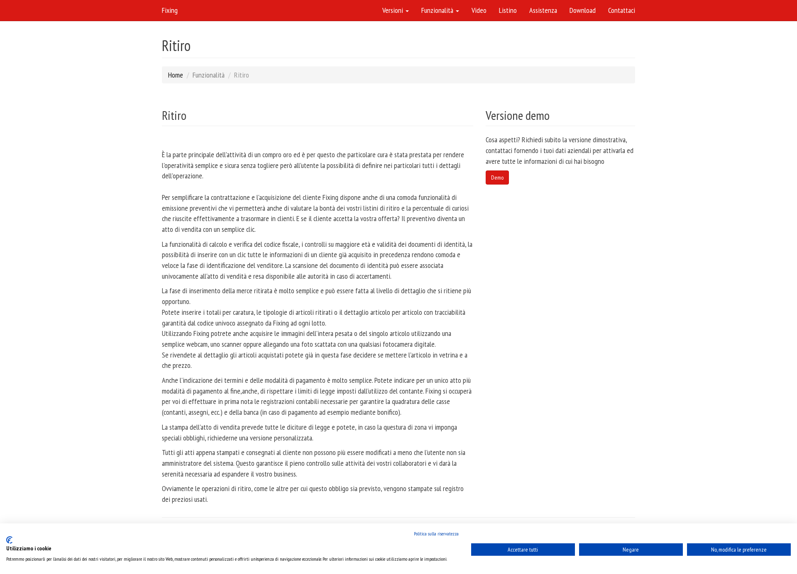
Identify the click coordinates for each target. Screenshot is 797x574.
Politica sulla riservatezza (436, 533)
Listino (508, 10)
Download (583, 10)
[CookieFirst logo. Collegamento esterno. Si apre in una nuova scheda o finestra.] (9, 540)
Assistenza (543, 10)
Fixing (170, 10)
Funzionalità (438, 10)
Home (175, 75)
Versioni (393, 10)
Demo (497, 177)
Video (479, 10)
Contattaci (621, 10)
